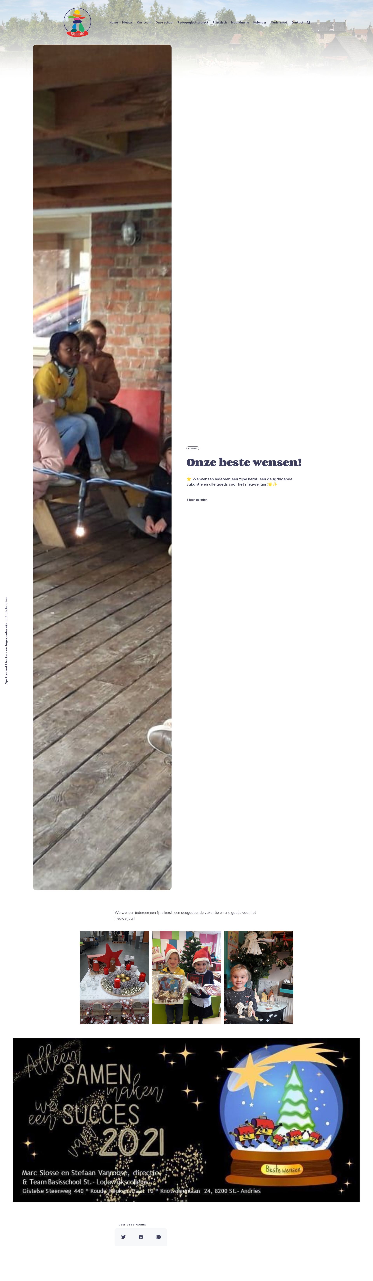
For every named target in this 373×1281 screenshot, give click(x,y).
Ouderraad (279, 22)
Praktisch (220, 22)
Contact (297, 22)
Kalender (260, 22)
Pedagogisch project (193, 22)
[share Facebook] (141, 1237)
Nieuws (127, 22)
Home (113, 22)
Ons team (144, 22)
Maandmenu (240, 22)
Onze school (164, 22)
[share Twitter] (123, 1237)
